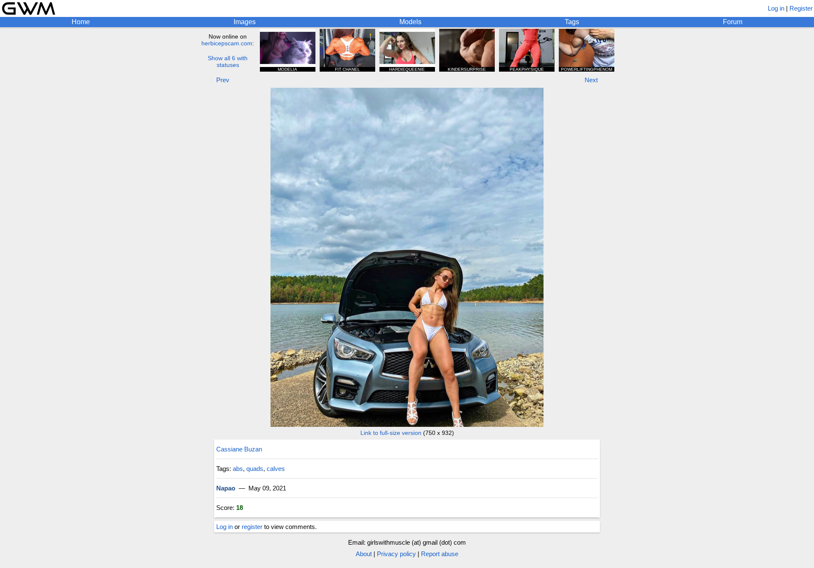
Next (591, 80)
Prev (222, 80)
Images (245, 21)
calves (276, 468)
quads (254, 468)
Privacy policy (396, 553)
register (252, 526)
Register (801, 8)
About (364, 553)
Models (410, 21)
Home (81, 21)
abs (238, 468)
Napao (225, 488)
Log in (776, 8)
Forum (732, 21)
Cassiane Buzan (239, 449)
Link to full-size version (390, 432)
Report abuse (439, 553)
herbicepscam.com (226, 43)
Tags (572, 21)
